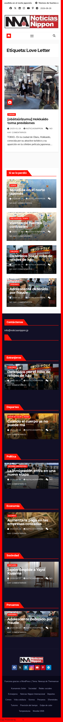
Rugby (26, 417)
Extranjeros (13, 694)
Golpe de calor (15, 417)
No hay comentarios (21, 203)
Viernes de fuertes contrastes (25, 225)
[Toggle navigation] (32, 36)
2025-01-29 (16, 129)
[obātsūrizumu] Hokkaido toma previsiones (27, 121)
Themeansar (53, 681)
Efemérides (53, 700)
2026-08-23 (16, 529)
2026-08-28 (18, 199)
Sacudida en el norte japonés (27, 192)
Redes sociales (45, 688)
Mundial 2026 (38, 711)
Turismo (11, 114)
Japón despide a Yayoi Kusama (26, 571)
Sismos (13, 185)
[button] (54, 35)
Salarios (12, 515)
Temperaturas (24, 711)
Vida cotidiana (20, 700)
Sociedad (32, 688)
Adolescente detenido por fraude (29, 291)
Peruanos (14, 284)
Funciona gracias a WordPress (18, 681)
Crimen (8, 700)
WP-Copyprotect (31, 720)
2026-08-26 (16, 480)
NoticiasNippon (35, 129)
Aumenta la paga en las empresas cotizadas (27, 522)
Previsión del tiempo (19, 218)
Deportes (51, 694)
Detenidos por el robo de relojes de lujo (31, 258)
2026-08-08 (16, 430)
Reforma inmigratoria (17, 466)
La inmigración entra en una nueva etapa (31, 472)
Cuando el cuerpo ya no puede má (27, 423)
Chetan (19, 720)
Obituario (12, 565)
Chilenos (14, 251)
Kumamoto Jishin (18, 688)
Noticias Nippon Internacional (32, 694)
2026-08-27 (18, 265)
